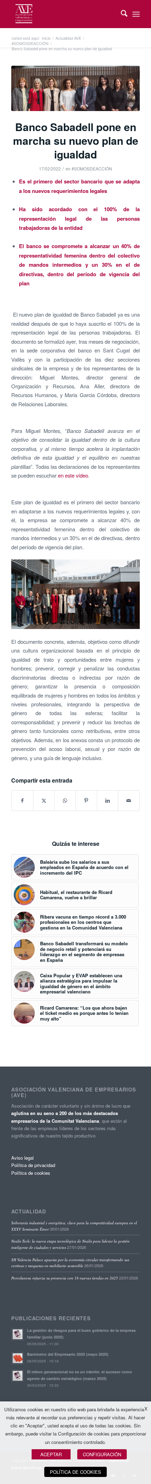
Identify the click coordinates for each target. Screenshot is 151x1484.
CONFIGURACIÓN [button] (102, 1454)
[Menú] (136, 14)
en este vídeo (73, 475)
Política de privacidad (33, 1165)
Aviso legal (22, 1157)
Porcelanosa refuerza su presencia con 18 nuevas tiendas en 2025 (64, 1278)
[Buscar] (120, 14)
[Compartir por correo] (128, 800)
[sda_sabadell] (75, 88)
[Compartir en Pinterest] (86, 800)
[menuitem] (120, 14)
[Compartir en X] (43, 800)
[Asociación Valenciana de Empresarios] (62, 14)
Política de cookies (30, 1172)
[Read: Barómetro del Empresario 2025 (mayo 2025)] (17, 1358)
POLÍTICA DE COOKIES (75, 1472)
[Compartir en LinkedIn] (107, 800)
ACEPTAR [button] (51, 1454)
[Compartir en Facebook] (22, 800)
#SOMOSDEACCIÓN (92, 168)
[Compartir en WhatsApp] (65, 800)
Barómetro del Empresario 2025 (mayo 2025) (68, 1354)
